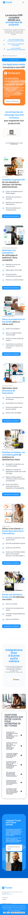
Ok (4, 912)
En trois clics (10, 894)
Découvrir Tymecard (12, 101)
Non (8, 912)
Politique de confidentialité (17, 912)
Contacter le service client (13, 848)
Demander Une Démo (11, 216)
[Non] (26, 909)
